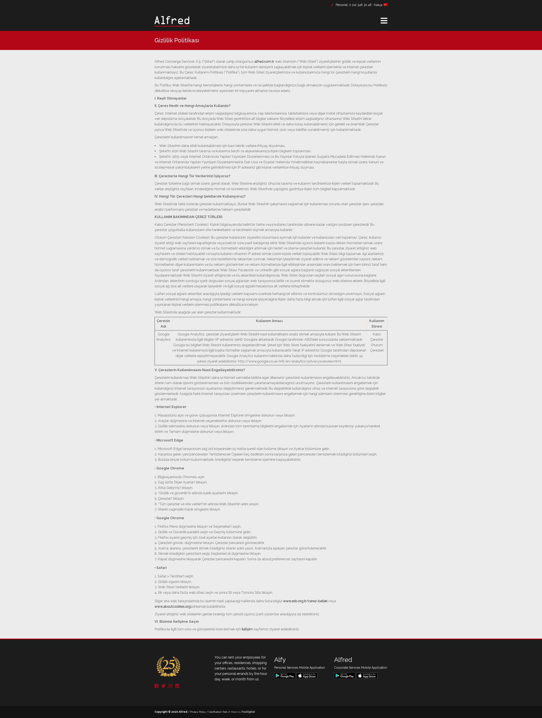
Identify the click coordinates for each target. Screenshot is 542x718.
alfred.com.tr (264, 61)
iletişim (247, 629)
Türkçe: (379, 5)
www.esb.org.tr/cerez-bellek (305, 601)
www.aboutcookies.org (173, 607)
